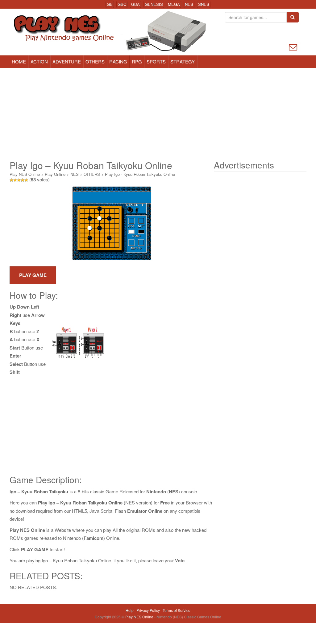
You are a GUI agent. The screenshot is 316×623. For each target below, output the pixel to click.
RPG (137, 61)
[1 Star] (11, 180)
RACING (118, 61)
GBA (135, 4)
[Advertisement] (158, 114)
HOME (19, 61)
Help (130, 610)
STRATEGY (182, 61)
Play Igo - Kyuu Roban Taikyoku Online (140, 174)
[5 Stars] (26, 180)
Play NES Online (25, 174)
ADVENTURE (66, 61)
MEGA (174, 4)
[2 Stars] (15, 180)
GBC (122, 4)
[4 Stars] (22, 180)
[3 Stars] (19, 180)
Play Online (55, 174)
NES (189, 4)
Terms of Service (176, 610)
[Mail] (293, 46)
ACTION (39, 61)
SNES (203, 4)
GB (110, 4)
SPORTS (156, 61)
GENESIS (154, 4)
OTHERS (95, 61)
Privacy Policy (148, 610)
